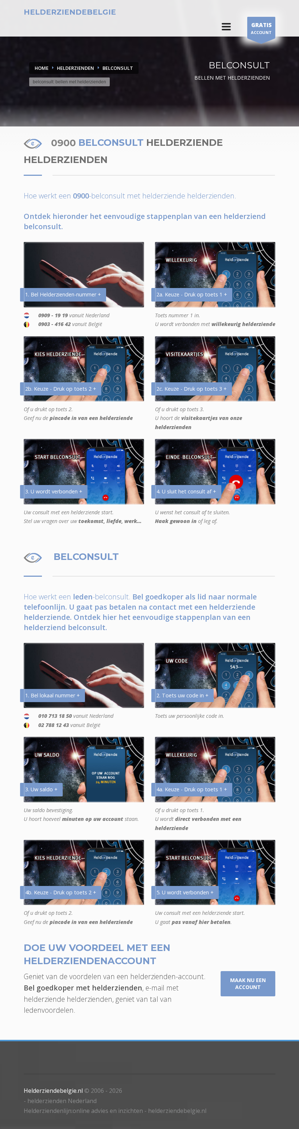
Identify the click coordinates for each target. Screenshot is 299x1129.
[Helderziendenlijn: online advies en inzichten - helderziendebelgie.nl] (226, 27)
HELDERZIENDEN (75, 68)
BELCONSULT (117, 68)
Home (41, 68)
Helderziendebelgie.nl (53, 1091)
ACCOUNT (261, 28)
